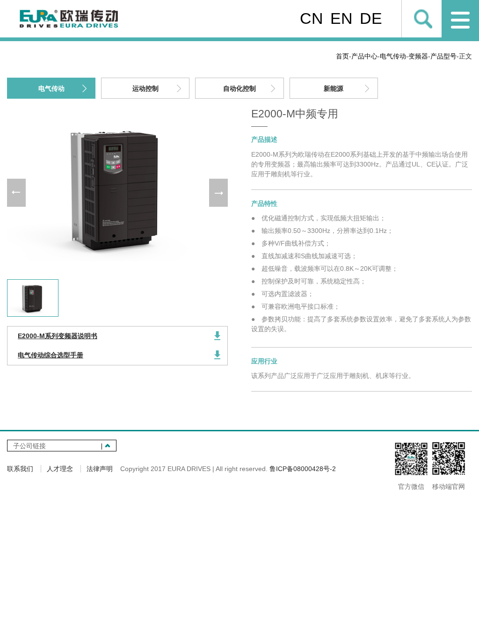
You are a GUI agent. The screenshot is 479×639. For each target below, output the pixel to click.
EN (341, 18)
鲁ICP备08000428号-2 (302, 468)
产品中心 (364, 56)
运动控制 (145, 88)
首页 (342, 56)
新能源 (333, 88)
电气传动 (393, 56)
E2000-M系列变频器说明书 (57, 336)
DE (371, 18)
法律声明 (100, 468)
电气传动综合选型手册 (50, 355)
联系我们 (20, 468)
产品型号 (443, 56)
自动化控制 (239, 88)
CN (311, 18)
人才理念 (60, 468)
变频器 (418, 56)
